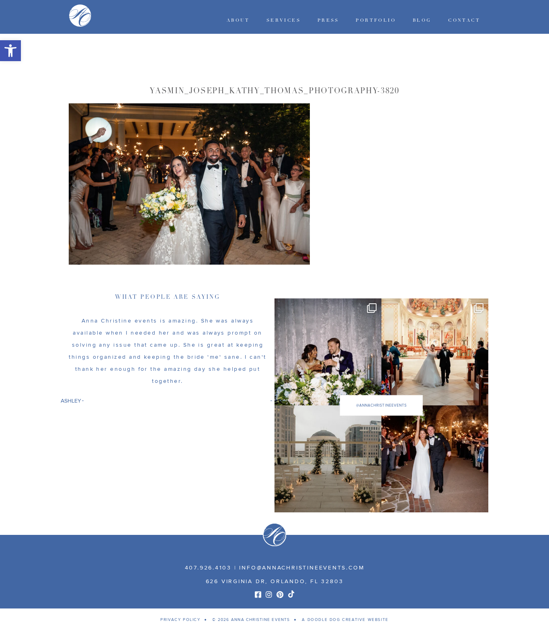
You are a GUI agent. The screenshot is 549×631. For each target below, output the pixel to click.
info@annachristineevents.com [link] (301, 567)
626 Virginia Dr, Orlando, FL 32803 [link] (275, 581)
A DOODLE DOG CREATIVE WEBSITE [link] (345, 619)
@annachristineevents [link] (381, 405)
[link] (10, 50)
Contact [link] (464, 20)
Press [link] (328, 20)
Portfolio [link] (376, 20)
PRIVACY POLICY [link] (180, 619)
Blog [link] (422, 20)
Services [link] (283, 20)
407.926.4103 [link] (208, 567)
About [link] (238, 20)
